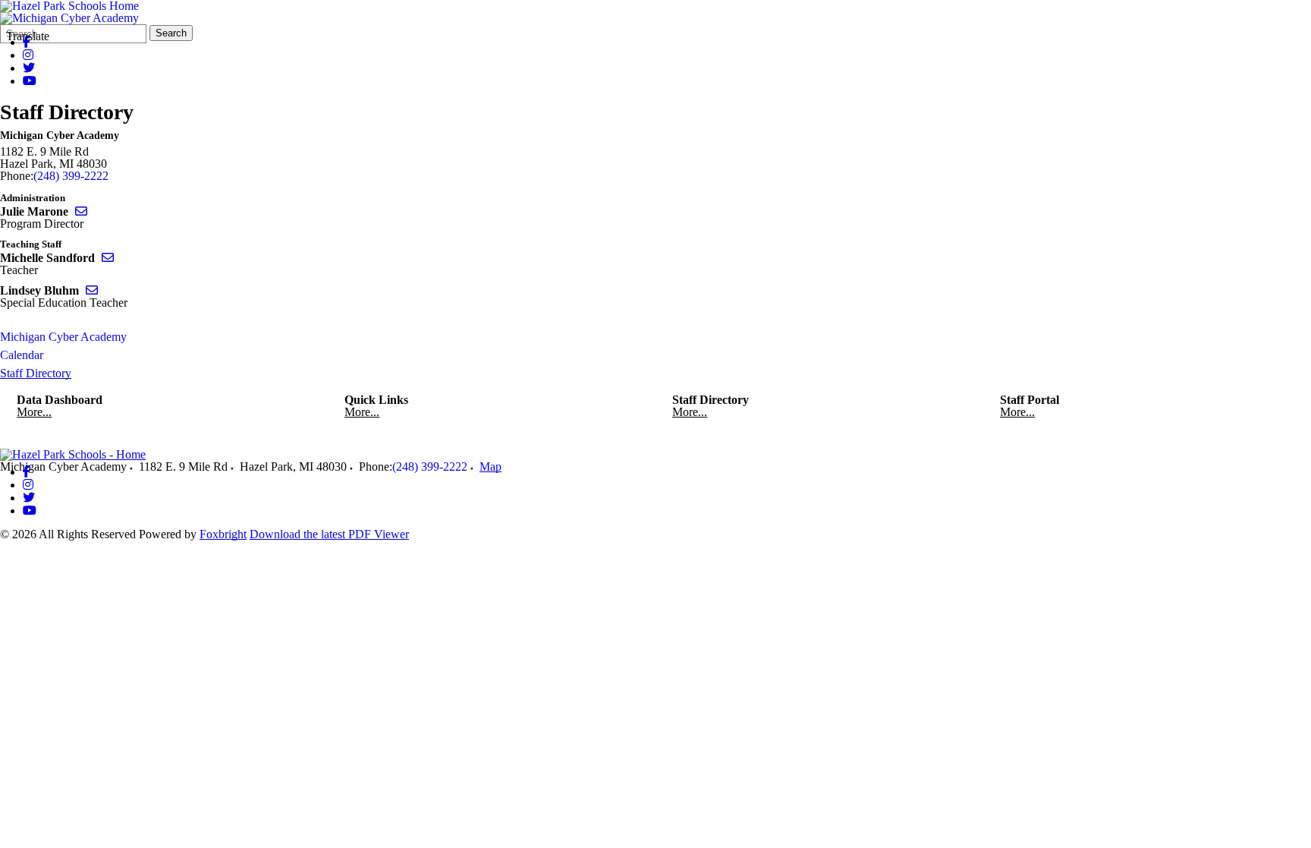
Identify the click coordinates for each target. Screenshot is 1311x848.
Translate (27, 36)
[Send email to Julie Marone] (81, 211)
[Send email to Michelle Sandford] (108, 257)
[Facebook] (26, 471)
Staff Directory (35, 373)
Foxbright (223, 534)
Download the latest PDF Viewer (329, 534)
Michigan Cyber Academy (63, 336)
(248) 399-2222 (70, 175)
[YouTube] (29, 80)
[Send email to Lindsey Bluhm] (92, 290)
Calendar (21, 354)
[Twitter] (29, 67)
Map (490, 466)
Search (171, 33)
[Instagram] (28, 55)
